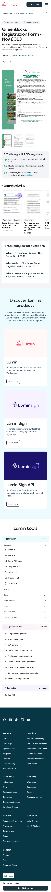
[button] (7, 141)
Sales (5, 860)
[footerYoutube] (28, 719)
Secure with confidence (37, 759)
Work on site (32, 764)
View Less (43, 539)
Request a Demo (10, 865)
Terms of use (8, 831)
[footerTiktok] (16, 719)
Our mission (31, 787)
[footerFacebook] (4, 719)
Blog (5, 787)
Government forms (24, 13)
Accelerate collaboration (37, 749)
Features (6, 759)
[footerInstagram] (22, 719)
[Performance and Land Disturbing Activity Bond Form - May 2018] (33, 204)
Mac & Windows (33, 826)
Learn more (13, 381)
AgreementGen (9, 749)
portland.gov (26, 55)
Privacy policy (8, 826)
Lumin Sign (28, 175)
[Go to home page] (9, 4)
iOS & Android (32, 821)
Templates (7, 13)
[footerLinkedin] (10, 719)
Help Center (8, 782)
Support (6, 855)
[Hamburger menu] (46, 4)
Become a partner (34, 797)
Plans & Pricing (9, 764)
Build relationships (34, 754)
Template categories (11, 802)
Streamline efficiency (35, 739)
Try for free (34, 4)
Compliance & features (12, 821)
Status (5, 836)
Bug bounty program (11, 841)
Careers (30, 792)
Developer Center (10, 807)
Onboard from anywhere (37, 744)
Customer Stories (10, 792)
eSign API (7, 754)
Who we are (32, 782)
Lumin (5, 739)
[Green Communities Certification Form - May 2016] (12, 204)
